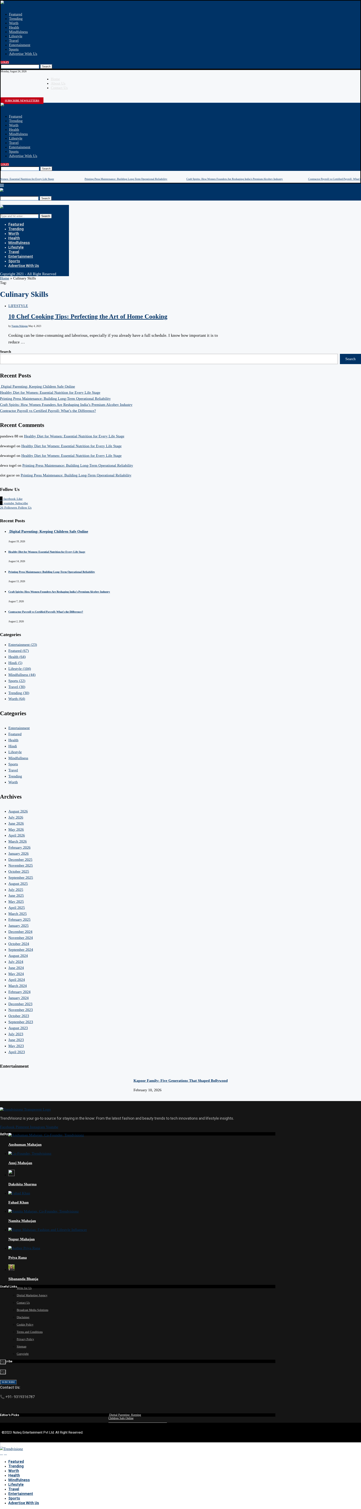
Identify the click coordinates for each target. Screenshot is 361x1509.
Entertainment (19, 45)
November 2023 (20, 1010)
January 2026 (18, 853)
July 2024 (15, 962)
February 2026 (19, 847)
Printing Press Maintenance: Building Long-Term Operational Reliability (126, 178)
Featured (15, 14)
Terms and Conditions (30, 1332)
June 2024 (16, 968)
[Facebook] (2, 96)
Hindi (15, 663)
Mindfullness (22, 675)
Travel (14, 40)
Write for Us (24, 1288)
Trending (16, 19)
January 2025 (18, 925)
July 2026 (15, 817)
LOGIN (5, 62)
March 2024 (17, 986)
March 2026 (17, 841)
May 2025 (16, 901)
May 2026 (16, 829)
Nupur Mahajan (21, 1239)
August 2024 (18, 956)
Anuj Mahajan (20, 1163)
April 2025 (16, 908)
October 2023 (18, 1016)
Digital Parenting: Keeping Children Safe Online (37, 386)
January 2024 (18, 998)
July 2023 (15, 1034)
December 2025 (20, 859)
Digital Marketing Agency (32, 1295)
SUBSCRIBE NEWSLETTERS (22, 100)
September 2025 (20, 877)
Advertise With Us (23, 54)
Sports (14, 49)
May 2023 (16, 1046)
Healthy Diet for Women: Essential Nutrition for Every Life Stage (50, 392)
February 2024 (19, 992)
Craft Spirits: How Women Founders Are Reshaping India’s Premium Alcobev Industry (234, 178)
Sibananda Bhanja (23, 1279)
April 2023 (16, 1052)
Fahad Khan (18, 1202)
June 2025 (16, 895)
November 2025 (20, 865)
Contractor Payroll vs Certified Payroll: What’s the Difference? (48, 411)
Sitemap (21, 1346)
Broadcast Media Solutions (32, 1310)
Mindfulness (18, 32)
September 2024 (20, 950)
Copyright (23, 1353)
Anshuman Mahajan (25, 1144)
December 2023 (20, 1004)
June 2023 (16, 1040)
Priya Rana (17, 1257)
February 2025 (19, 919)
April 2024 (16, 980)
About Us (58, 83)
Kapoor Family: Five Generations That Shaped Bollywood (180, 1080)
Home (55, 79)
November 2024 (20, 938)
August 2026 (18, 811)
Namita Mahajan (19, 326)
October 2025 (18, 871)
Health (14, 27)
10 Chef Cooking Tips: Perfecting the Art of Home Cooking (87, 316)
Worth (13, 23)
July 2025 (15, 890)
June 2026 (16, 823)
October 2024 (18, 944)
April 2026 (16, 835)
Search (46, 66)
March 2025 (17, 914)
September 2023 (20, 1022)
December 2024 (20, 932)
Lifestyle (15, 36)
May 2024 (16, 974)
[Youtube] (6, 96)
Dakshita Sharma (22, 1184)
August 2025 (18, 884)
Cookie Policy (25, 1324)
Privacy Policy (25, 1339)
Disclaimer (23, 1317)
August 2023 (18, 1028)
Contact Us (59, 88)
